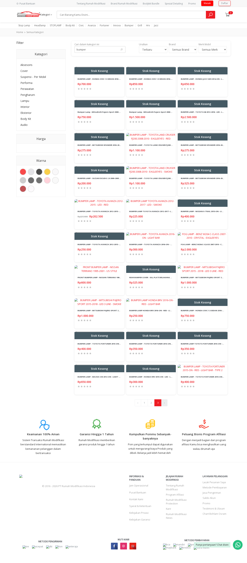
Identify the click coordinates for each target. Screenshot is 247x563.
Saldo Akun (209, 498)
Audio (24, 125)
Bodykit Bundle (151, 3)
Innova (117, 25)
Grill (140, 25)
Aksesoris (26, 65)
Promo (192, 3)
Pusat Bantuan (137, 492)
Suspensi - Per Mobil (33, 77)
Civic (81, 25)
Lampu (24, 101)
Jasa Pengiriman (212, 492)
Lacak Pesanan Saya (214, 482)
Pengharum (27, 95)
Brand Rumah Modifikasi (124, 3)
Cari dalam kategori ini (86, 44)
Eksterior (25, 113)
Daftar (224, 3)
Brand (172, 44)
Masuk (207, 3)
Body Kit (70, 25)
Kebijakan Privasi (139, 512)
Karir (168, 508)
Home (19, 32)
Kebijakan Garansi (139, 519)
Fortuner (104, 25)
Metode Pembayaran (215, 487)
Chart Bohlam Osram (214, 513)
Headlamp (40, 25)
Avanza (92, 25)
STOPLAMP (56, 25)
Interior (25, 107)
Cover (24, 71)
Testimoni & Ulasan (214, 508)
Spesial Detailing (174, 3)
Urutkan (143, 44)
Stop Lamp (24, 25)
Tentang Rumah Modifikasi (91, 3)
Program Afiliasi (175, 494)
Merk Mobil (205, 44)
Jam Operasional (138, 485)
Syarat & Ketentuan (140, 506)
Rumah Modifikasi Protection (176, 501)
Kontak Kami (136, 499)
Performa (26, 83)
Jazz (156, 25)
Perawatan (27, 89)
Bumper (129, 25)
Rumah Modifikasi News (176, 516)
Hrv (148, 25)
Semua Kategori (35, 32)
